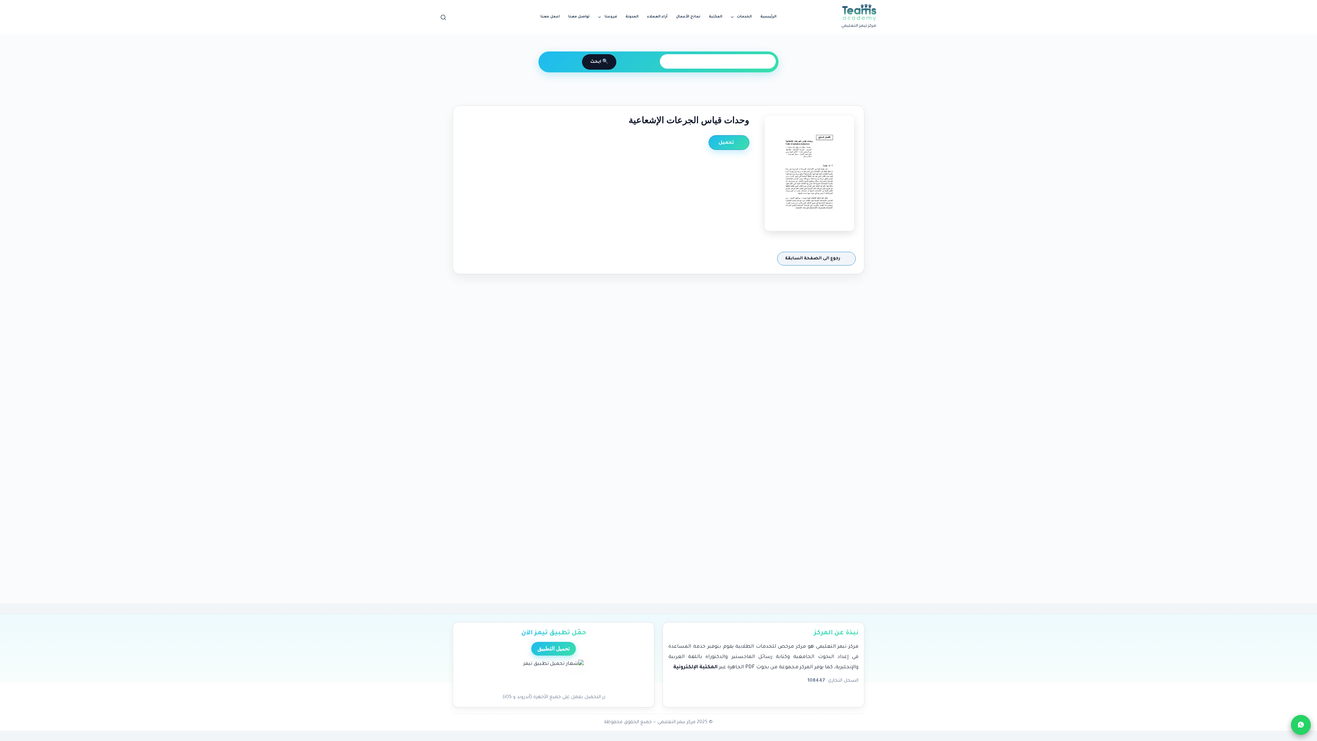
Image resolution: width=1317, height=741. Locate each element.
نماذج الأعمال (688, 17)
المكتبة (715, 17)
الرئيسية (768, 17)
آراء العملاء (657, 17)
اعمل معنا (550, 17)
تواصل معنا (579, 17)
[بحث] (443, 17)
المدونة (632, 17)
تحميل (727, 142)
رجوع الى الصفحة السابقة (813, 258)
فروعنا (611, 17)
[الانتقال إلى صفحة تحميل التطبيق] (553, 675)
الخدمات (744, 17)
